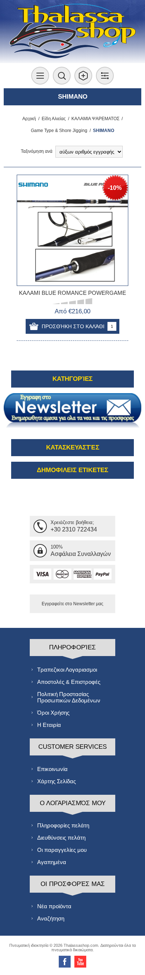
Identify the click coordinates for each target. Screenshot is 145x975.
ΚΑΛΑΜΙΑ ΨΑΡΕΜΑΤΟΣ (95, 118)
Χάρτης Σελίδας (56, 781)
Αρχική (29, 118)
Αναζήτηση (50, 918)
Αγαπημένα (51, 862)
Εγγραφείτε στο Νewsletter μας (72, 603)
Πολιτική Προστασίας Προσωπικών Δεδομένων (68, 697)
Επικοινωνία (52, 769)
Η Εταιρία (49, 725)
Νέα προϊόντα (54, 906)
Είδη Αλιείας (54, 118)
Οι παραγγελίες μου (62, 850)
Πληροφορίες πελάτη (63, 825)
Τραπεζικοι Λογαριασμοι (67, 669)
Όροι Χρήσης (53, 712)
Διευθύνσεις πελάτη (61, 837)
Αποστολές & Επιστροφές (68, 682)
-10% (115, 188)
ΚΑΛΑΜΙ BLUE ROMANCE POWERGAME (72, 293)
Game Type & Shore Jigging (59, 130)
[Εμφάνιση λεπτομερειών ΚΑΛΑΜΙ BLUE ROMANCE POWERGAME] (72, 230)
